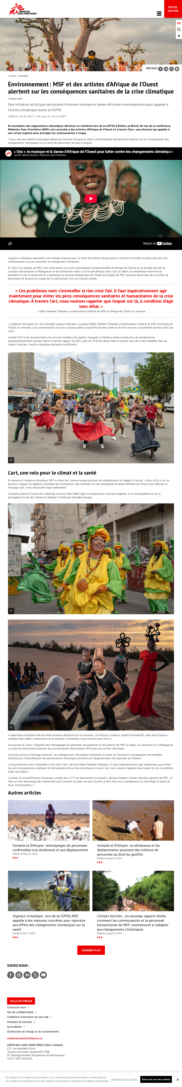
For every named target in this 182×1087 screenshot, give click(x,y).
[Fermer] (178, 1079)
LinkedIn (26, 975)
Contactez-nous (16, 1007)
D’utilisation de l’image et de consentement (33, 1031)
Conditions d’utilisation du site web (28, 1017)
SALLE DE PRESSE (21, 1001)
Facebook (10, 975)
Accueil (12, 75)
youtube (43, 975)
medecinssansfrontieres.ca (24, 1038)
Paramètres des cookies (124, 1079)
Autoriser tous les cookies (156, 1079)
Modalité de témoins (19, 1022)
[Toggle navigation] (159, 13)
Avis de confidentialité (20, 1012)
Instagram (18, 975)
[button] (179, 36)
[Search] (179, 30)
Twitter (35, 975)
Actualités (24, 75)
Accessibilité (14, 1026)
